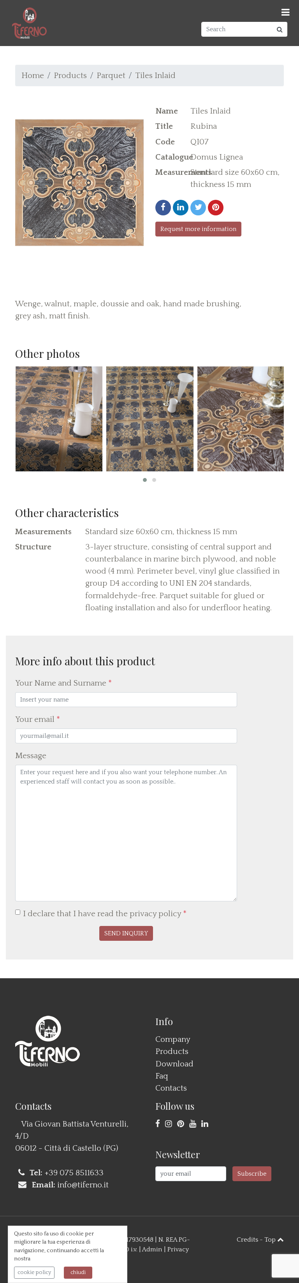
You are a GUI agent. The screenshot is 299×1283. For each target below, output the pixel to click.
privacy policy (155, 913)
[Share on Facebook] (163, 207)
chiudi (78, 1272)
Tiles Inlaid (155, 75)
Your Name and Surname (63, 683)
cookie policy (34, 1272)
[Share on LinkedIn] (180, 207)
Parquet (111, 75)
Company (172, 1039)
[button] (145, 480)
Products (70, 75)
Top (270, 1239)
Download (174, 1063)
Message (30, 755)
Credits (247, 1239)
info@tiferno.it (83, 1184)
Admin (152, 1249)
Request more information (198, 229)
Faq (161, 1076)
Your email (37, 719)
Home (32, 75)
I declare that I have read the (104, 913)
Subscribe (251, 1173)
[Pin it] (215, 207)
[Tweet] (198, 207)
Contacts (171, 1088)
